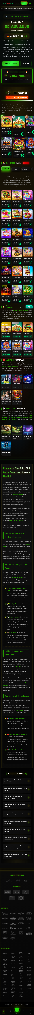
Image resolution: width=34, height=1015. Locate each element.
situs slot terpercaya (16, 520)
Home (3, 1013)
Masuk (17, 3)
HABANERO (25, 169)
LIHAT (6, 326)
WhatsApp (10, 1013)
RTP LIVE (26, 63)
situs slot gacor (17, 494)
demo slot (18, 666)
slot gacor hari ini (17, 577)
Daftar (24, 3)
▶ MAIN (7, 121)
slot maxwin (19, 710)
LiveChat (23, 1013)
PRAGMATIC (6, 168)
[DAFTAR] (17, 1009)
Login (30, 1013)
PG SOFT (16, 169)
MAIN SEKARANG (11, 63)
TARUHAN (6, 429)
